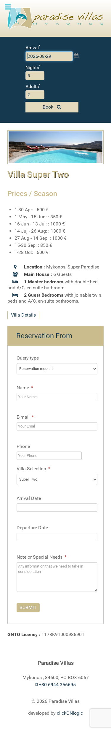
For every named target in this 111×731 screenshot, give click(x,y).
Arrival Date (29, 498)
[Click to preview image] (55, 147)
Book (48, 107)
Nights (33, 67)
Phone (23, 446)
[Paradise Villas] (55, 18)
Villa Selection (33, 468)
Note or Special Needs (42, 557)
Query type (28, 358)
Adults (32, 86)
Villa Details (23, 315)
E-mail (25, 417)
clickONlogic (70, 713)
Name (25, 387)
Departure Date (32, 527)
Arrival (32, 47)
